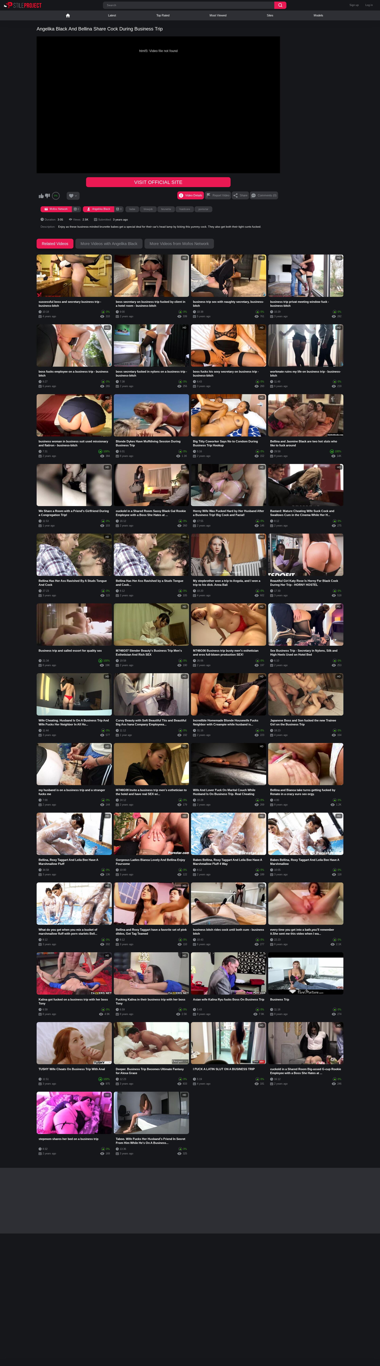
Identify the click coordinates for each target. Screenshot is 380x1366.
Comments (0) (267, 195)
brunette (166, 209)
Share (243, 195)
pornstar (203, 209)
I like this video (41, 195)
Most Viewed (218, 15)
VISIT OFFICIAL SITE (158, 182)
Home (68, 15)
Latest (112, 15)
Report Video (221, 195)
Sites (270, 15)
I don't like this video (47, 195)
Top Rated (162, 15)
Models (318, 15)
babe (132, 209)
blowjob (148, 209)
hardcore (185, 209)
